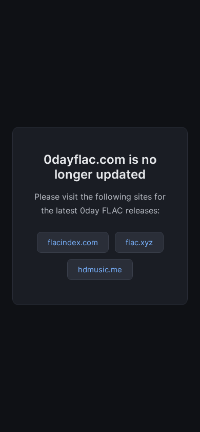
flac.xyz (139, 242)
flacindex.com (73, 242)
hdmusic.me (100, 269)
